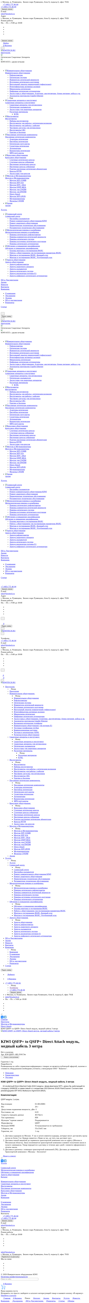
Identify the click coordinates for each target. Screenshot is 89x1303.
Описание (9, 1073)
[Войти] (2, 621)
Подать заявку (6, 316)
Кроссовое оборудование (11, 1191)
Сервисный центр (8, 1168)
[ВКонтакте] (2, 1017)
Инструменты (6, 1186)
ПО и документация (13, 300)
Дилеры (8, 298)
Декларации (10, 296)
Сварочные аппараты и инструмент (16, 1184)
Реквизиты (9, 302)
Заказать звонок (7, 9)
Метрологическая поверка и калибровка (18, 1170)
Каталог (4, 1177)
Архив (3, 1195)
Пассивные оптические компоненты (16, 1188)
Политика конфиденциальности (14, 1277)
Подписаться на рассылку (10, 1257)
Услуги (4, 1163)
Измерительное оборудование (13, 1181)
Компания (5, 1197)
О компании (10, 293)
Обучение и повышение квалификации (17, 1172)
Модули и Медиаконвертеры (13, 1193)
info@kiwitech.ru (8, 14)
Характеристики (12, 1075)
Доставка (9, 1077)
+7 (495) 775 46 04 (10, 4)
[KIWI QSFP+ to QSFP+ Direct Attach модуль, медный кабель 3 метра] (30, 1031)
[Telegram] (5, 1017)
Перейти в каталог (8, 1295)
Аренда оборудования (10, 1175)
